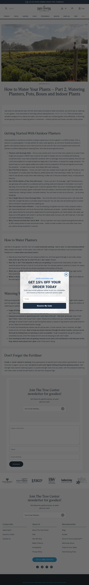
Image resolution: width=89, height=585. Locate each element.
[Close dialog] (66, 274)
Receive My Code (44, 306)
